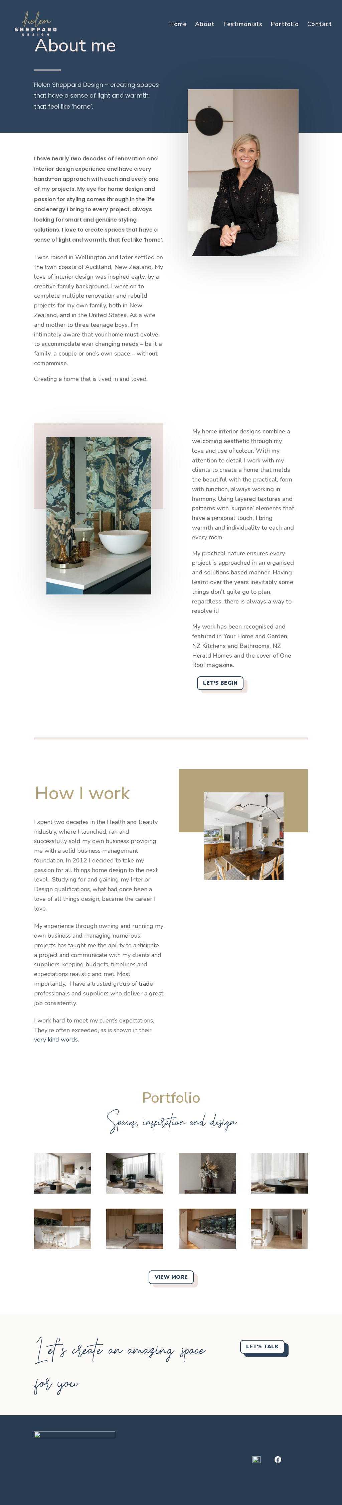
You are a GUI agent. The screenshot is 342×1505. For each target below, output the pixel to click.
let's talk (262, 1346)
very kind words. (56, 1040)
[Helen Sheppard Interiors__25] (207, 1192)
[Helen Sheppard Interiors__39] (134, 1247)
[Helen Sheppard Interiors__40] (279, 1247)
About (204, 25)
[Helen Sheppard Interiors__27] (279, 1192)
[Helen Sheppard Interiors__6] (134, 1192)
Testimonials (243, 25)
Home (178, 25)
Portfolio (285, 25)
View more (171, 1277)
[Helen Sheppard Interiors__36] (207, 1247)
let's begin (220, 683)
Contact (319, 25)
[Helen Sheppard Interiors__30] (62, 1192)
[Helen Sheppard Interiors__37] (62, 1247)
